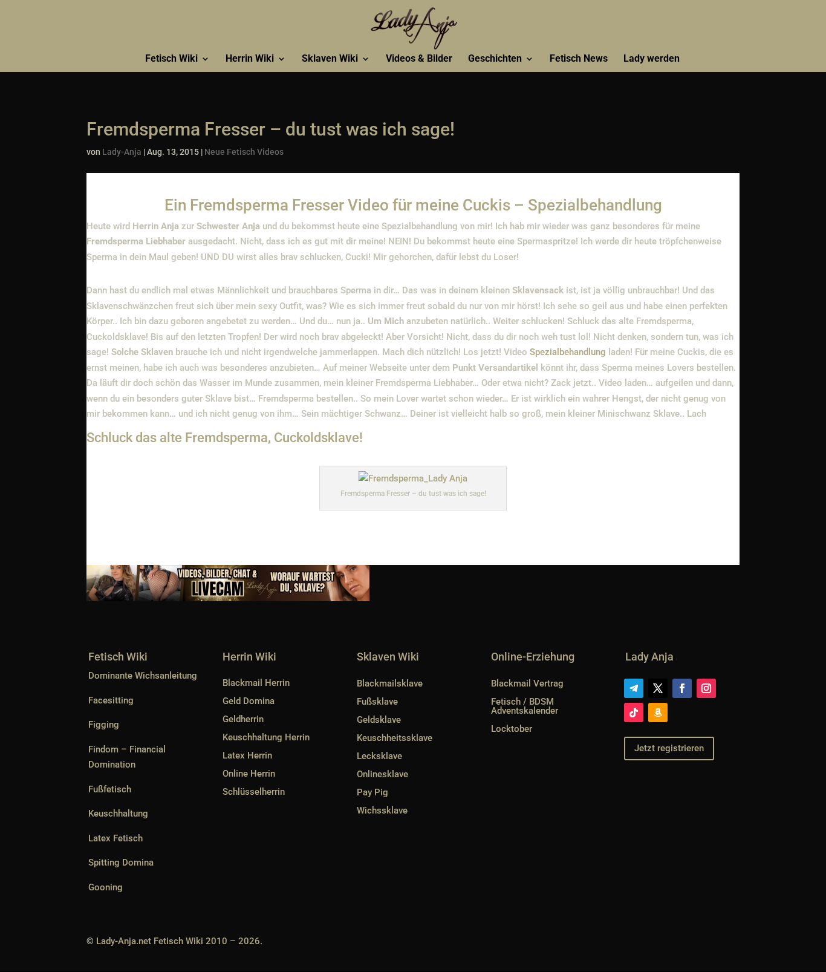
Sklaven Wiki (330, 59)
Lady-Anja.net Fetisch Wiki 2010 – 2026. (179, 941)
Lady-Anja (121, 152)
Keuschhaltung (118, 813)
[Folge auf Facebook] (682, 688)
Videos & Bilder (419, 59)
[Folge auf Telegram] (633, 688)
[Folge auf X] (658, 688)
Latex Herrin (247, 755)
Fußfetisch (109, 789)
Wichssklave (382, 810)
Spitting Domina (121, 862)
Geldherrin (243, 719)
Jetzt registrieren (669, 748)
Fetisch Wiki (171, 59)
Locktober (511, 728)
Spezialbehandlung (568, 352)
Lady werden (651, 59)
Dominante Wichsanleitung (142, 675)
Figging (103, 724)
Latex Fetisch (115, 838)
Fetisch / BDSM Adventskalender (524, 706)
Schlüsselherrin (254, 791)
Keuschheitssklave (394, 737)
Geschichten (495, 59)
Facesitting (111, 700)
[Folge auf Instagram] (706, 688)
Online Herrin (249, 773)
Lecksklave (379, 756)
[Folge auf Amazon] (658, 712)
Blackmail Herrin (256, 682)
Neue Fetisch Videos (244, 152)
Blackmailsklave (390, 683)
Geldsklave (379, 719)
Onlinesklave (382, 774)
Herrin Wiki (250, 59)
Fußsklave (377, 701)
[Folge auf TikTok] (633, 712)
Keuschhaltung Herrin (266, 737)
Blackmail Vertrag (527, 683)
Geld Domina (249, 701)
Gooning (105, 887)
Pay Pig (372, 792)
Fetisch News (579, 59)
